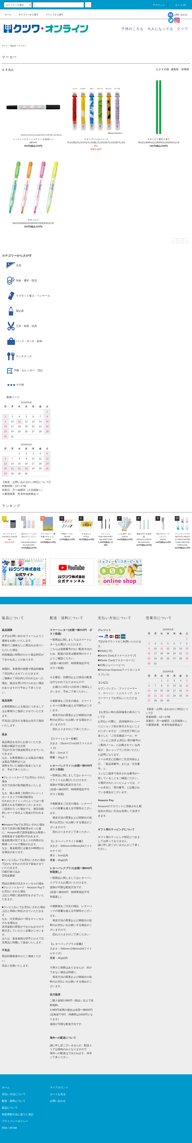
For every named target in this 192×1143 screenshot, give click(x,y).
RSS (4, 1127)
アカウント (159, 5)
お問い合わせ (180, 14)
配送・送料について (14, 1100)
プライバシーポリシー (15, 1121)
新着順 (185, 69)
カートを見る (58, 1094)
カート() (180, 5)
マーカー (22, 46)
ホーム (8, 14)
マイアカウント (59, 1087)
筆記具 (13, 46)
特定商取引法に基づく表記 (17, 1114)
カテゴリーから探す (28, 14)
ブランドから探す (55, 14)
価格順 (175, 69)
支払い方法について (14, 1094)
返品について (10, 1107)
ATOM (13, 1127)
